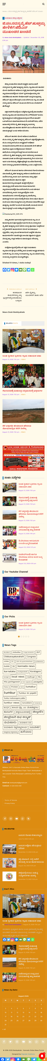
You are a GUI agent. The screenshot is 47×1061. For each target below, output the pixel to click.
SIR (22, 687)
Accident (7, 652)
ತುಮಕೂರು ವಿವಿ (25, 722)
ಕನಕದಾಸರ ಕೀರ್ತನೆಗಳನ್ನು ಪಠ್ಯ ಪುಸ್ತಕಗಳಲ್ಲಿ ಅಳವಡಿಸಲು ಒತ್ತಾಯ (12, 296)
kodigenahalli (22, 672)
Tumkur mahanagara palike (14, 698)
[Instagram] (12, 270)
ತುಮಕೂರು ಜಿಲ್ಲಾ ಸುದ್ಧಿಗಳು (13, 18)
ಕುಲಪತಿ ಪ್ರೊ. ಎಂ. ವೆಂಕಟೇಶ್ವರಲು (25, 707)
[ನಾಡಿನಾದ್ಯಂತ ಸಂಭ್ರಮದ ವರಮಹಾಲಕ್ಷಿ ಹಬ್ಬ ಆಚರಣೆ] (9, 530)
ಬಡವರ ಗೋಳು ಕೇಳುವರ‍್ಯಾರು (30, 835)
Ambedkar (17, 652)
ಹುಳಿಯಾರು (25, 732)
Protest (14, 687)
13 (23, 1012)
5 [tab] (28, 636)
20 (23, 1016)
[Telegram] (28, 270)
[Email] (20, 270)
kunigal (6, 677)
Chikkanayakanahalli (14, 657)
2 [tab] (21, 636)
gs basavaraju (39, 661)
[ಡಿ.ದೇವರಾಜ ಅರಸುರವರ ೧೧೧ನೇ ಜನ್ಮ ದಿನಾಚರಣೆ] (9, 544)
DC (13, 661)
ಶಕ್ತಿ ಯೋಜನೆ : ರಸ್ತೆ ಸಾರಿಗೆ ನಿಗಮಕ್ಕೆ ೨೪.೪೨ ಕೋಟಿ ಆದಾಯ (31, 861)
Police (6, 687)
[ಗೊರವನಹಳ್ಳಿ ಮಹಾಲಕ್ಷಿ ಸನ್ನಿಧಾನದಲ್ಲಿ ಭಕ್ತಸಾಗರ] (23, 376)
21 (29, 1016)
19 (17, 1016)
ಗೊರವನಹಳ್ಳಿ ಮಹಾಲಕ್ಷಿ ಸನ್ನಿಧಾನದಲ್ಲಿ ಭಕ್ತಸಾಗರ (22, 391)
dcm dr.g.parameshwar (24, 661)
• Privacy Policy (9, 803)
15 (35, 1012)
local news (18, 677)
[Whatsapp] (32, 270)
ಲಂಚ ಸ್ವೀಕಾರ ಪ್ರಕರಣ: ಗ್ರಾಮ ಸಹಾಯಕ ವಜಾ (22, 356)
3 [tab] (23, 636)
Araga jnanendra (28, 652)
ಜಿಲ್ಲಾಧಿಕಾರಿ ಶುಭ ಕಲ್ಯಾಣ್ (17, 717)
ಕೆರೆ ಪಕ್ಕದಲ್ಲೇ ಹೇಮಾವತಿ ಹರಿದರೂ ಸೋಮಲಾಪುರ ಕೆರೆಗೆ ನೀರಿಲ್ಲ (17, 427)
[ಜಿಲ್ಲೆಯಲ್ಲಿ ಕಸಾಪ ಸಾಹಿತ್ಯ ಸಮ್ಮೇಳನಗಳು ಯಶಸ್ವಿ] (9, 876)
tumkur (10, 693)
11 (11, 1012)
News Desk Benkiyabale (13, 37)
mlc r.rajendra (27, 682)
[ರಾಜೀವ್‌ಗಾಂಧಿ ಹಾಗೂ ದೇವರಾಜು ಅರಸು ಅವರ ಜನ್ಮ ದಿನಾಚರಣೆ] (9, 558)
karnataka (9, 671)
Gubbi (6, 666)
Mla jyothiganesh (12, 682)
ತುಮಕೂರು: (10, 722)
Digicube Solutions (28, 1054)
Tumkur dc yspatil (27, 693)
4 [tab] (26, 636)
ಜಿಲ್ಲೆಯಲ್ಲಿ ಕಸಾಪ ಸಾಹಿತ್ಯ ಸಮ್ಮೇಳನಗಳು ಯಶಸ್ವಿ (28, 874)
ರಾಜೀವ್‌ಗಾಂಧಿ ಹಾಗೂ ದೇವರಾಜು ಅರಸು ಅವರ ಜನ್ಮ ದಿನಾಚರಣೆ (30, 557)
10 (5, 1012)
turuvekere (27, 703)
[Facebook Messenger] (16, 270)
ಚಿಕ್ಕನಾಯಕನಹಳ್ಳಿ (23, 712)
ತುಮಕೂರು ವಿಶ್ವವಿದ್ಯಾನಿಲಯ (15, 727)
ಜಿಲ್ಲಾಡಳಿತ (38, 712)
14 (29, 1012)
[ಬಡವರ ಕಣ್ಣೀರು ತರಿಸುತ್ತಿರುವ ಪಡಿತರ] (9, 849)
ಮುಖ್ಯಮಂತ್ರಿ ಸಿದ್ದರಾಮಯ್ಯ (11, 732)
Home (5, 11)
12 (17, 1012)
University (37, 703)
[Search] (43, 4)
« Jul (4, 1029)
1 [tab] (19, 636)
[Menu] (4, 4)
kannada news (26, 666)
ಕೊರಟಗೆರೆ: (8, 712)
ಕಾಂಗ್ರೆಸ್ (6, 707)
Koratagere (35, 672)
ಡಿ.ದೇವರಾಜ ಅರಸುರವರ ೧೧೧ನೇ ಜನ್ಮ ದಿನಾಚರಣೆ (29, 542)
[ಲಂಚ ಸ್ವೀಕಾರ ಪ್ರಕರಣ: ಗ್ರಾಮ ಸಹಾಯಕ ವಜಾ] (23, 341)
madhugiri (31, 677)
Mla (39, 677)
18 (11, 1016)
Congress (31, 657)
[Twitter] (8, 270)
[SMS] (24, 270)
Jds (13, 666)
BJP (38, 652)
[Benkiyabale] (23, 4)
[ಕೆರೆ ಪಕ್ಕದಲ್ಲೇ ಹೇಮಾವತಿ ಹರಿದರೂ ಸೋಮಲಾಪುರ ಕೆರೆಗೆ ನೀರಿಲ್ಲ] (23, 411)
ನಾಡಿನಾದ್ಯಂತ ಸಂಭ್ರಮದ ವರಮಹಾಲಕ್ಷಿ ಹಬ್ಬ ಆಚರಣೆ (29, 529)
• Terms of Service (10, 800)
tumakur (31, 687)
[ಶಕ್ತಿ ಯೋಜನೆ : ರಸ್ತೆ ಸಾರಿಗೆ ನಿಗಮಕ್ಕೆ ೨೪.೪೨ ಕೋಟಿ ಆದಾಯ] (9, 863)
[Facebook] (4, 270)
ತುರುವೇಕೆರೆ (35, 727)
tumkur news (11, 703)
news (23, 360)
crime (6, 661)
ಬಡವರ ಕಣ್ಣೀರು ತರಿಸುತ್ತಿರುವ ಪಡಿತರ (30, 847)
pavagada (37, 682)
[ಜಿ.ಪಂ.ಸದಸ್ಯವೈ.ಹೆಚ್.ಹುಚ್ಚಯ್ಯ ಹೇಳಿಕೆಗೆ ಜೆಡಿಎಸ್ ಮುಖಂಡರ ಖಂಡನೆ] (23, 59)
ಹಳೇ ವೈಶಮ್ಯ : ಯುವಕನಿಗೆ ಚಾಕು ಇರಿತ (34, 294)
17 (5, 1016)
